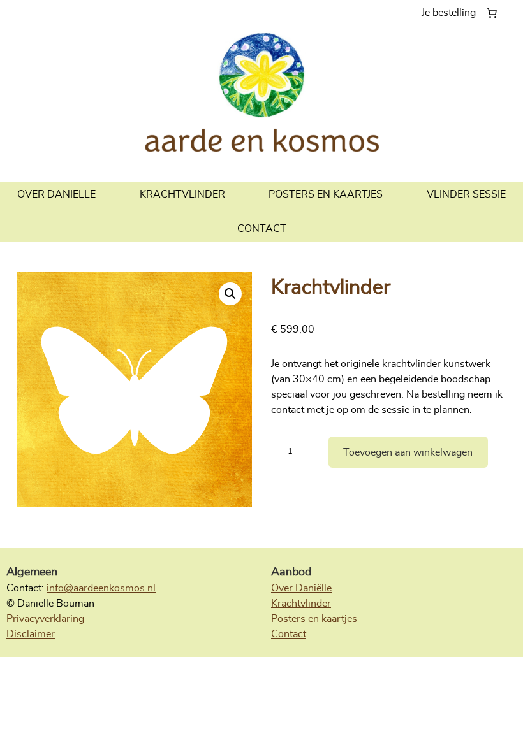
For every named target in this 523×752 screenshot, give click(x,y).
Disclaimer (30, 634)
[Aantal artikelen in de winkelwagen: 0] (462, 12)
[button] (230, 293)
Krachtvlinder (301, 603)
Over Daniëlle (301, 588)
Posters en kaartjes (314, 619)
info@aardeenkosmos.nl (101, 588)
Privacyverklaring (45, 619)
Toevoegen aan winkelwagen (408, 452)
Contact (288, 634)
